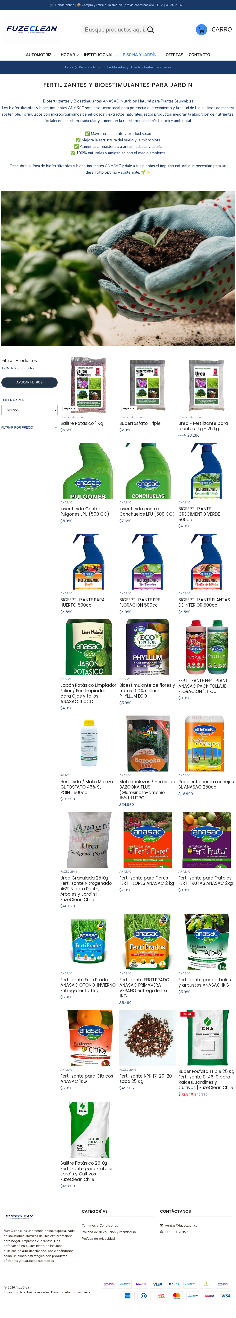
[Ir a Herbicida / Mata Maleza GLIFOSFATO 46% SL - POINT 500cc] (88, 744)
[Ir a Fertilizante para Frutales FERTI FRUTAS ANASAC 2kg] (206, 840)
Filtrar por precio (17, 427)
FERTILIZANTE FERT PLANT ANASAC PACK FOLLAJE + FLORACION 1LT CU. (204, 686)
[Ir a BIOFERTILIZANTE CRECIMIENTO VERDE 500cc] (206, 471)
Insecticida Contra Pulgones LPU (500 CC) (84, 511)
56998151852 (176, 1232)
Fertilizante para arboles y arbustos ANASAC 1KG (204, 982)
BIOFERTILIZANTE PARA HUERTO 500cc (82, 602)
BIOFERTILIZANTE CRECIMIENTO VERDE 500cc (199, 514)
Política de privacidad (98, 1238)
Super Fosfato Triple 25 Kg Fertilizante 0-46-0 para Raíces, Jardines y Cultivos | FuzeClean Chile (206, 1080)
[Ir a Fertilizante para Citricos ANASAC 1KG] (88, 1038)
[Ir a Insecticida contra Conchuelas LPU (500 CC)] (147, 471)
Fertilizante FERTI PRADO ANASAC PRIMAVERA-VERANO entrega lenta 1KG (144, 988)
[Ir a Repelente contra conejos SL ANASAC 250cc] (206, 744)
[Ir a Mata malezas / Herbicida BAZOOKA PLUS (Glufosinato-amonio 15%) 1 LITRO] (147, 744)
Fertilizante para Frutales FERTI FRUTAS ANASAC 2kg (205, 880)
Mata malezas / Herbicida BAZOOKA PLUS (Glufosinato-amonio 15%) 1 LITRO (147, 790)
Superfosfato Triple (140, 423)
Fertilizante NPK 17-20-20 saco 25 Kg (145, 1078)
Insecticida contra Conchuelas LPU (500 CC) (147, 511)
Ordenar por (12, 400)
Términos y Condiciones (100, 1225)
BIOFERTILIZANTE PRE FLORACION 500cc (139, 602)
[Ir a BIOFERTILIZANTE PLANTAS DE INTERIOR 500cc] (206, 562)
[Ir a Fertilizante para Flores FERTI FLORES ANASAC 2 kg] (147, 840)
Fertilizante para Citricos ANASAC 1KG (86, 1078)
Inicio (69, 67)
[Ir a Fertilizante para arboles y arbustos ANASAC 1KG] (206, 942)
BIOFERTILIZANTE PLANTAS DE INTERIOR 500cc (204, 602)
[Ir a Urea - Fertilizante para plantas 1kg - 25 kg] (206, 385)
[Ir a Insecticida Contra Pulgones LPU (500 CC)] (88, 471)
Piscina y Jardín (90, 67)
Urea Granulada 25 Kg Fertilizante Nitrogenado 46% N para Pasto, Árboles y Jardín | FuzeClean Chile (86, 889)
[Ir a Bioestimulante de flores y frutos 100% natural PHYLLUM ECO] (147, 647)
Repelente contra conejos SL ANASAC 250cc (206, 784)
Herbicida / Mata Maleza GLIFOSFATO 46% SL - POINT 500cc (86, 787)
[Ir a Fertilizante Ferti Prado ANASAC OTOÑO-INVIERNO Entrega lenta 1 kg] (88, 942)
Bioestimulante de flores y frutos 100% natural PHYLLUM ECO (147, 690)
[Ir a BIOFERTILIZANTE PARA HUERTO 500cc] (88, 562)
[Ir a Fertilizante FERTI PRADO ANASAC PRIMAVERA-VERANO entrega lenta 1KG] (147, 942)
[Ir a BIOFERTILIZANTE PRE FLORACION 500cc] (147, 562)
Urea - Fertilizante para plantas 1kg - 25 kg (203, 426)
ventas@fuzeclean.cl (181, 1225)
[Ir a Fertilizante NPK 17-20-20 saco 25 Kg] (147, 1038)
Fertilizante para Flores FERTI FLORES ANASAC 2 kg (146, 880)
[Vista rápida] (111, 385)
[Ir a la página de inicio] (31, 29)
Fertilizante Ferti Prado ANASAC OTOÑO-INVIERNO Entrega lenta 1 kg (88, 985)
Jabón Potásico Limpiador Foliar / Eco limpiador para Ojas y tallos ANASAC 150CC (88, 693)
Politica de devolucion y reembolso (109, 1232)
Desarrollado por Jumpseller (71, 1292)
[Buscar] (150, 29)
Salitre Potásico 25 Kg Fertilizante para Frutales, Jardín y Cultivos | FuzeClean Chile (87, 1171)
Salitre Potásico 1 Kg (81, 423)
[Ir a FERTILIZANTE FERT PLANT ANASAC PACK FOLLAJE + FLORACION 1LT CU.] (206, 647)
